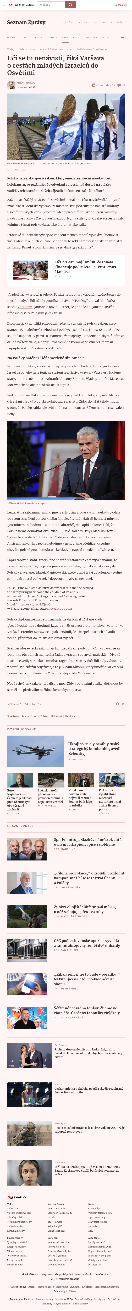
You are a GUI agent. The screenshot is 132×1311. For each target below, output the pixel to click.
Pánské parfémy (80, 1304)
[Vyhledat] (70, 4)
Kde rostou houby (84, 1274)
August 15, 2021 (61, 608)
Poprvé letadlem (56, 1247)
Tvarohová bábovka (17, 1256)
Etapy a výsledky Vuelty (60, 1213)
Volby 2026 (12, 1208)
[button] (66, 127)
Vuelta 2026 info (56, 1208)
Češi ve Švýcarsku (57, 1256)
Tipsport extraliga (97, 1217)
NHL (90, 1231)
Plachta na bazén (45, 1287)
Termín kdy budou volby (19, 1222)
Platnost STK (94, 1265)
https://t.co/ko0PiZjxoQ (34, 604)
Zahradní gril (60, 1291)
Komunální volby (16, 1231)
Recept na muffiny (16, 1247)
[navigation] (4, 5)
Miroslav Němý (72, 1017)
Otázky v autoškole (98, 1260)
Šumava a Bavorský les (59, 1251)
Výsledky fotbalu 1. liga (100, 1213)
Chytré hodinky (62, 1304)
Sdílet (112, 85)
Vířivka (72, 1291)
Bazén (31, 1287)
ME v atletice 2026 (97, 1222)
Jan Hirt (52, 1217)
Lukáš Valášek (71, 887)
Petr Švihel (69, 988)
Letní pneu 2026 (96, 1242)
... (122, 36)
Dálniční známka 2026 (99, 1247)
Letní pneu (100, 1299)
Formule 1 (93, 1226)
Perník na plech (15, 1265)
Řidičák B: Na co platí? (99, 1256)
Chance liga (94, 1208)
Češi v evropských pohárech (65, 1279)
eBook (99, 85)
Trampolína (62, 1287)
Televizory (47, 1304)
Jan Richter (70, 950)
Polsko (44, 716)
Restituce (70, 716)
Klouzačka (87, 1287)
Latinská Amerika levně (60, 1260)
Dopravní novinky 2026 (100, 1251)
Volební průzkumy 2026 (19, 1213)
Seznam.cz (121, 4)
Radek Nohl (70, 849)
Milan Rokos (26, 82)
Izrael (34, 716)
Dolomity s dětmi (56, 1265)
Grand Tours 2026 (56, 1231)
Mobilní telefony (44, 1299)
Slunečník (75, 1287)
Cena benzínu (102, 1274)
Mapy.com (47, 1274)
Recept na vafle (15, 1260)
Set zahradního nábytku (107, 1287)
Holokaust (56, 716)
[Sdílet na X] (123, 704)
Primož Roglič (55, 1226)
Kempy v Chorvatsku (58, 1242)
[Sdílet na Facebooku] (117, 704)
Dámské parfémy (83, 1299)
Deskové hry (114, 1299)
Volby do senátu (15, 1226)
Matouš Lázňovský (75, 916)
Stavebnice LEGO (64, 1299)
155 (123, 85)
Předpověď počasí (64, 1274)
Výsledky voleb (14, 1217)
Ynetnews (24, 307)
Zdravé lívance (14, 1251)
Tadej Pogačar (55, 1222)
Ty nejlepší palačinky (18, 1242)
